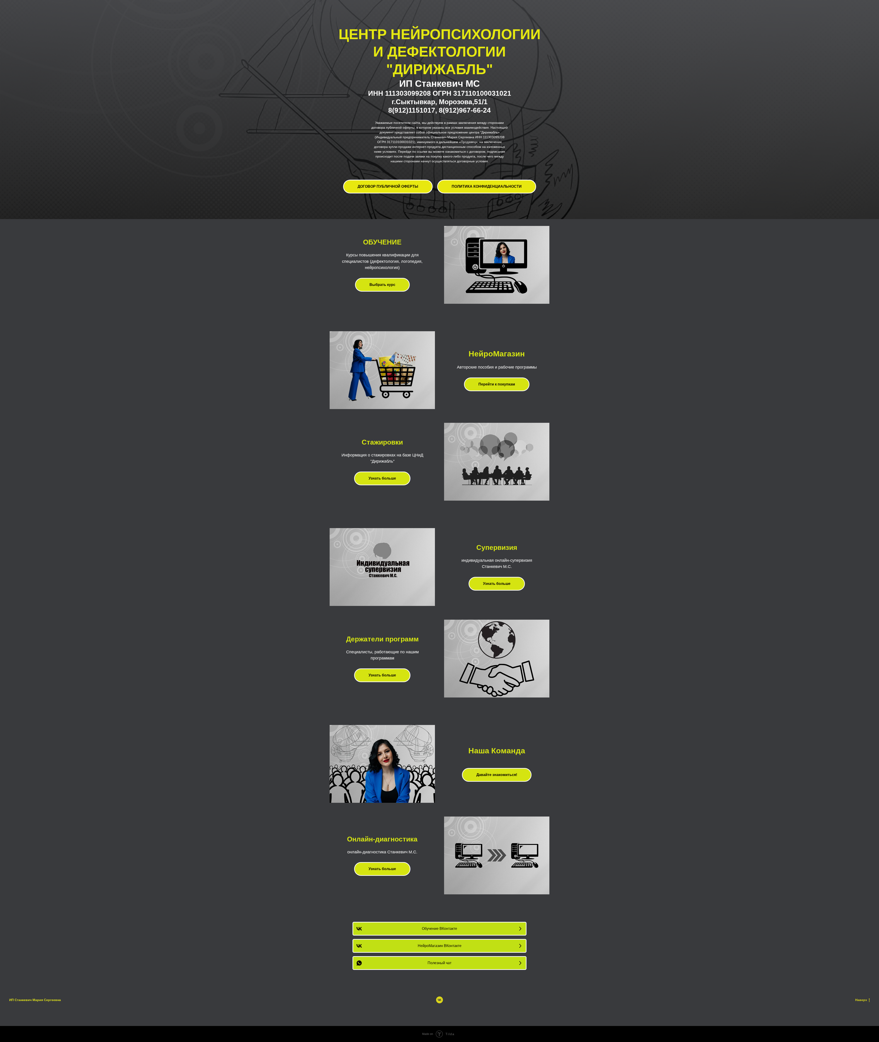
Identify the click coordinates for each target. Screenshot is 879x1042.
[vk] (439, 999)
